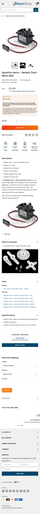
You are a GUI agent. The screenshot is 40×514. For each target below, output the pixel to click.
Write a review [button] (20, 345)
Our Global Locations (7, 482)
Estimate (7, 390)
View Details (15, 150)
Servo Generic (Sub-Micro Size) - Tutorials (16, 289)
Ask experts (25, 150)
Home (2, 15)
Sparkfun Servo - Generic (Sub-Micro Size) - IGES (18, 298)
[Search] (35, 10)
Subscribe (20, 473)
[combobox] (17, 10)
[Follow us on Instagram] (10, 491)
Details (5, 150)
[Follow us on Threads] (28, 491)
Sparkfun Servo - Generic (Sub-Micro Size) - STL (18, 295)
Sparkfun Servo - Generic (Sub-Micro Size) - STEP (18, 301)
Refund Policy (6, 398)
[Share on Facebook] (26, 135)
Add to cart (20, 127)
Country (4, 361)
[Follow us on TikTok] (21, 491)
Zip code (4, 378)
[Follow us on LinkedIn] (24, 491)
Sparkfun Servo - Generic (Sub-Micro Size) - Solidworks (20, 307)
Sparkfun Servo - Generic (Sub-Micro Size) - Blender (19, 304)
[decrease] (11, 121)
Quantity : (5, 121)
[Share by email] (37, 135)
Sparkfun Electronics (9, 80)
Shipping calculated (22, 91)
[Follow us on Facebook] (3, 491)
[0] (36, 4)
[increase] (22, 121)
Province (4, 370)
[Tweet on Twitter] (33, 135)
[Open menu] (3, 4)
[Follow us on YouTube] (17, 491)
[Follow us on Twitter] (6, 491)
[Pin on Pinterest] (29, 135)
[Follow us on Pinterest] (13, 491)
